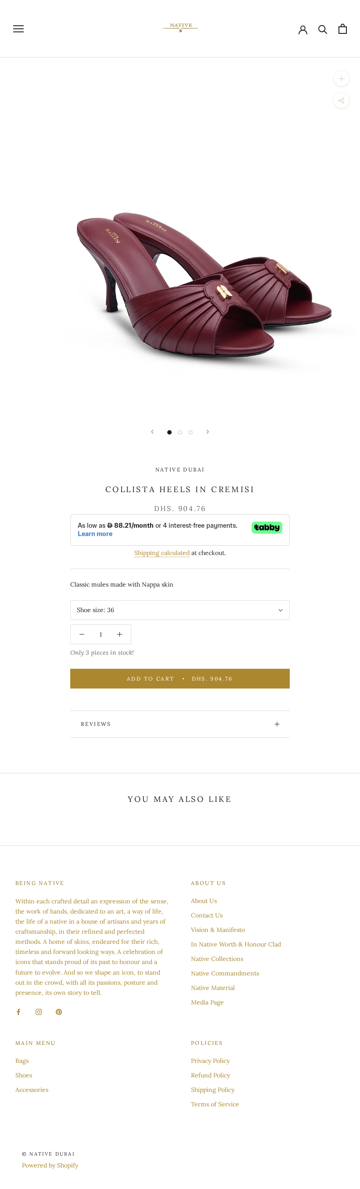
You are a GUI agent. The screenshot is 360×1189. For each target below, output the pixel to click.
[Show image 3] (190, 432)
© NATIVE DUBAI (48, 1154)
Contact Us (207, 915)
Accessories (31, 1090)
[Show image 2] (180, 432)
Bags (22, 1061)
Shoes (23, 1075)
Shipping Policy (212, 1090)
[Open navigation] (18, 29)
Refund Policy (210, 1075)
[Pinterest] (59, 1012)
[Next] (207, 432)
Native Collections (217, 959)
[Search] (323, 28)
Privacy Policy (210, 1061)
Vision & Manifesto (218, 930)
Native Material (213, 988)
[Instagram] (39, 1012)
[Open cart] (342, 29)
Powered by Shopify (50, 1165)
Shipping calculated (162, 553)
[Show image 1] (169, 432)
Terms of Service (215, 1104)
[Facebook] (18, 1012)
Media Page (207, 1002)
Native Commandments (225, 973)
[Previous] (152, 432)
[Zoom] (341, 78)
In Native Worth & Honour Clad (236, 944)
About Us (204, 901)
